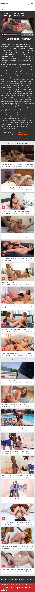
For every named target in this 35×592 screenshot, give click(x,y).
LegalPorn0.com (13, 584)
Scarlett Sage (18, 44)
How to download (25, 579)
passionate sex (5, 56)
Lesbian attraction (25, 46)
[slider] (12, 34)
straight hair (13, 60)
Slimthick (9, 50)
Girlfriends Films (6, 132)
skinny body (24, 58)
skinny (18, 58)
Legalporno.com (4, 3)
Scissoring (3, 50)
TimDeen (5, 406)
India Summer (10, 44)
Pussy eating (29, 48)
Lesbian (17, 46)
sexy (4, 58)
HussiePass (6, 453)
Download (12, 135)
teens (18, 60)
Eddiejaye (5, 430)
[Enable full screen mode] (32, 34)
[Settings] (26, 34)
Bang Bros (5, 383)
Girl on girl (11, 46)
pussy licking (18, 56)
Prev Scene (12, 138)
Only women (21, 48)
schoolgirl (25, 56)
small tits (6, 60)
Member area (13, 579)
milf (9, 54)
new (18, 54)
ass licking (15, 50)
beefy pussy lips (29, 50)
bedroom (21, 50)
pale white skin (24, 54)
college (27, 52)
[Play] (2, 34)
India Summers (27, 44)
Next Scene (22, 138)
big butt (3, 52)
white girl (28, 60)
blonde (15, 52)
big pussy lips (9, 52)
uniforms (23, 60)
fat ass (31, 52)
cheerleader (21, 52)
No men (15, 48)
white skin (3, 62)
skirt (29, 58)
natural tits (13, 54)
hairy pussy (4, 54)
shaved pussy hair (11, 58)
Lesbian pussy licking (6, 48)
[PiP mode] (29, 34)
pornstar (12, 56)
